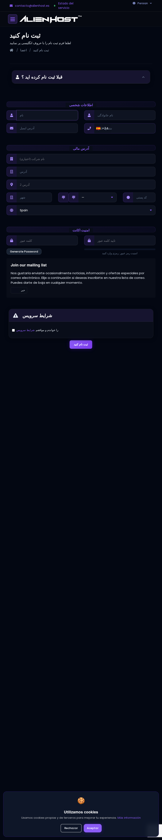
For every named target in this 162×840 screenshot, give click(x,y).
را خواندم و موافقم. (37, 330)
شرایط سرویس (25, 330)
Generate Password (24, 252)
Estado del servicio (65, 5)
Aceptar (93, 828)
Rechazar (71, 828)
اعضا (23, 50)
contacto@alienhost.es (32, 6)
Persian (143, 3)
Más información (129, 818)
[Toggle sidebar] (143, 77)
